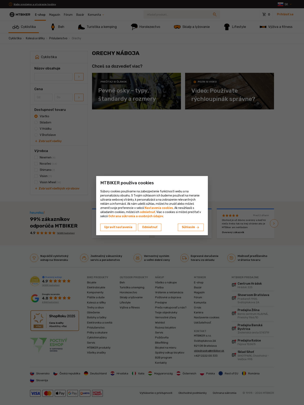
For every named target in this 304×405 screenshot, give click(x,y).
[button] (147, 212)
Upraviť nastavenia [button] (118, 227)
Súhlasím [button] (191, 227)
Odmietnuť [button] (149, 227)
